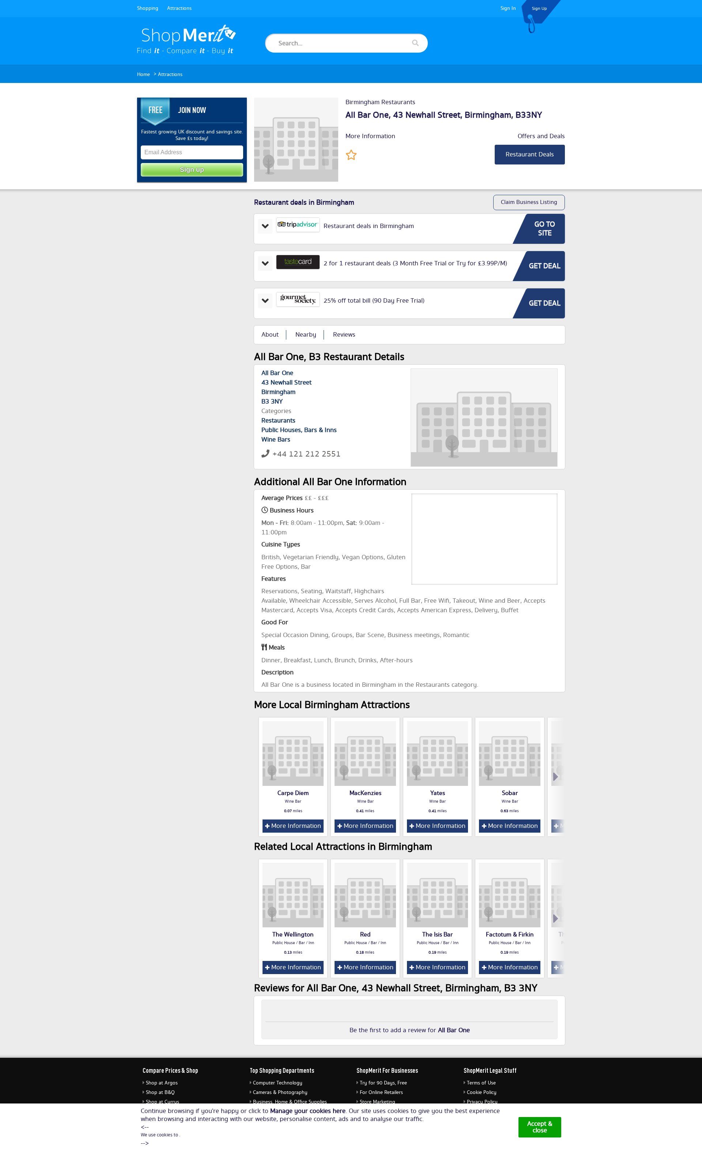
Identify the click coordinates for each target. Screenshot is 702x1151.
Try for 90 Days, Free (383, 1083)
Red (365, 934)
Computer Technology (277, 1083)
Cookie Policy (482, 1092)
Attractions (179, 8)
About (270, 335)
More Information (370, 136)
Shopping (147, 8)
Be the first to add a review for (410, 1030)
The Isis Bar (437, 934)
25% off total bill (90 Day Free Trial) (374, 301)
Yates (437, 793)
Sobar (510, 793)
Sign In (508, 8)
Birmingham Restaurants (380, 102)
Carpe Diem (293, 793)
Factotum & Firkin (510, 934)
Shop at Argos (162, 1083)
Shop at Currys (162, 1102)
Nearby (305, 335)
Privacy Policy (482, 1102)
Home (143, 74)
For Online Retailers (381, 1092)
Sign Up (539, 8)
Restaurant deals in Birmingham (369, 226)
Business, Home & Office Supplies (290, 1102)
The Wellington (293, 934)
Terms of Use (481, 1083)
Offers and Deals (541, 136)
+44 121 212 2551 (306, 454)
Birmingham (488, 115)
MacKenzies (365, 793)
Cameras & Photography (280, 1092)
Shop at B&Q (160, 1092)
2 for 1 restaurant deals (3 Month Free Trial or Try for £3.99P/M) (415, 263)
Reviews (344, 335)
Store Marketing (377, 1102)
